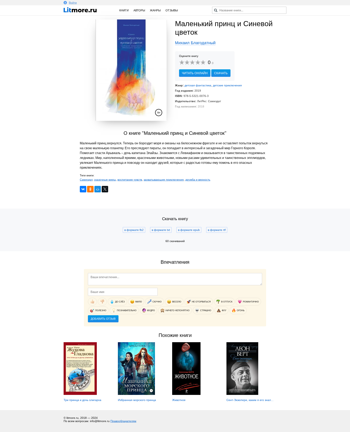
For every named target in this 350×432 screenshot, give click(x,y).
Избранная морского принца (137, 400)
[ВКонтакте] (83, 189)
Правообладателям (123, 421)
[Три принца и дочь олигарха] (80, 394)
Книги (124, 10)
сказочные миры (105, 179)
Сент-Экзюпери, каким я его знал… (250, 400)
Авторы (139, 10)
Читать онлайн (195, 73)
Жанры (155, 10)
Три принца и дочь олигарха (82, 400)
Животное (179, 400)
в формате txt (161, 230)
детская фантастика (198, 85)
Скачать (221, 73)
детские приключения (227, 85)
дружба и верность (197, 179)
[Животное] (186, 394)
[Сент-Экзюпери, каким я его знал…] (242, 394)
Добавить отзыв (103, 318)
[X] (105, 189)
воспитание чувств (129, 179)
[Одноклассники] (90, 189)
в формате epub (189, 230)
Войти (73, 2)
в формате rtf (217, 230)
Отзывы (171, 10)
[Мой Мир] (97, 189)
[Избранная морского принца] (136, 394)
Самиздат (86, 179)
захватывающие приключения (164, 179)
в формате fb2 (134, 230)
